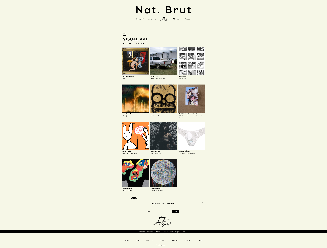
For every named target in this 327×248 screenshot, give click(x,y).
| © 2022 (167, 245)
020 (162, 231)
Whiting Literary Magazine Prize (174, 231)
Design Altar (162, 245)
